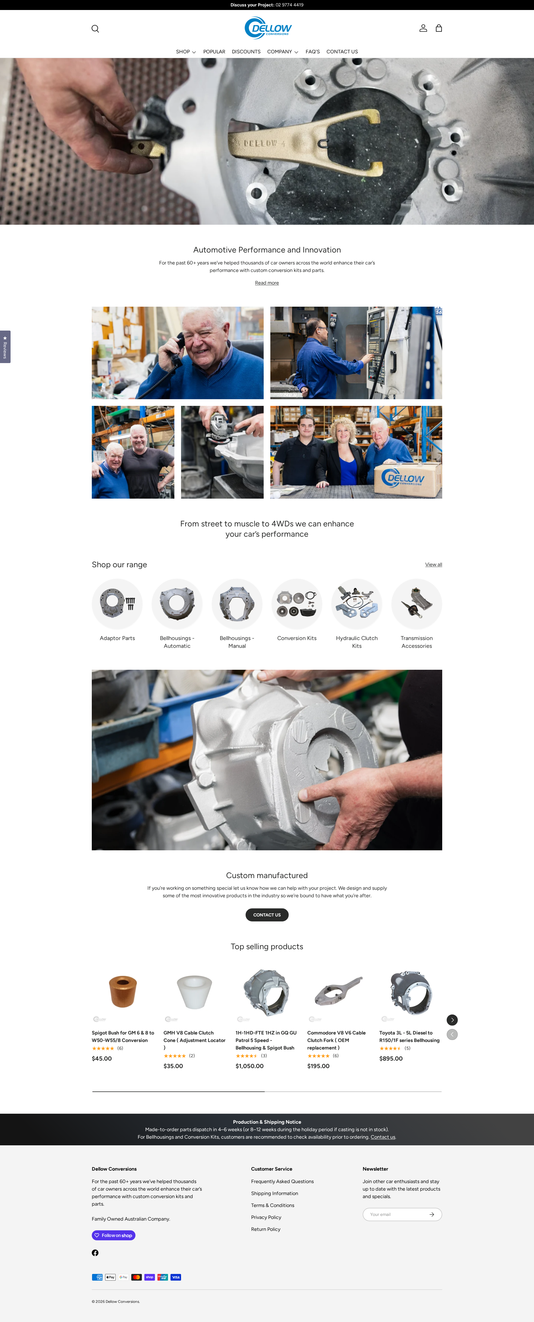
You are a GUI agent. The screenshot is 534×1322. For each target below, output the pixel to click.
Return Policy (265, 1229)
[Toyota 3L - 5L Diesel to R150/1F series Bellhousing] (410, 992)
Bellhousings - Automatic (177, 642)
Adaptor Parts (117, 638)
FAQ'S (313, 52)
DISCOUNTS (246, 52)
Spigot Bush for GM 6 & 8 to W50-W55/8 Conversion (123, 1036)
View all (433, 564)
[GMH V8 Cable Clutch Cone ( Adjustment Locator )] (195, 992)
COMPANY (279, 52)
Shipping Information (274, 1193)
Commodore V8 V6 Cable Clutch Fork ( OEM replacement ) (336, 1040)
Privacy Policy (266, 1217)
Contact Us (267, 915)
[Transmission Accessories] (417, 604)
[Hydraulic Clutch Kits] (357, 604)
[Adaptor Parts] (117, 604)
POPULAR (214, 52)
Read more (267, 283)
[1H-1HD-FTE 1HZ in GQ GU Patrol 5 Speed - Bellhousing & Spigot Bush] (267, 992)
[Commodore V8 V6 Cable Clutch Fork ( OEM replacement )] (338, 992)
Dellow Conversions (122, 1301)
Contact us (383, 1137)
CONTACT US (342, 52)
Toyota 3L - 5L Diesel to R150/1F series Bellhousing (409, 1036)
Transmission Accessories (417, 642)
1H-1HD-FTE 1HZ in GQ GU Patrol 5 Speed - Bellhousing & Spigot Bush (266, 1040)
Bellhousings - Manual (237, 642)
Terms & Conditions (272, 1205)
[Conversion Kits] (297, 604)
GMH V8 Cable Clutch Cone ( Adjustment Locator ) (195, 1040)
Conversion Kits (297, 638)
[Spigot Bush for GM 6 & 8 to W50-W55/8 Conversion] (123, 992)
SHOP (183, 52)
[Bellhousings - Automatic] (177, 604)
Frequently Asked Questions (282, 1181)
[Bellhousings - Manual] (237, 604)
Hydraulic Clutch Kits (357, 642)
